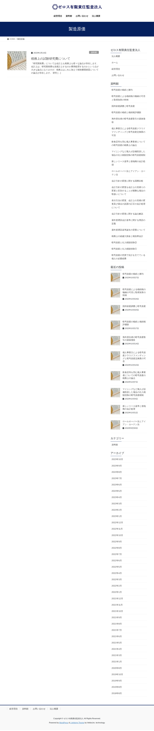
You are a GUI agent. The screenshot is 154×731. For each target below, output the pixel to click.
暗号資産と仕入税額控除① (124, 249)
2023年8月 (117, 472)
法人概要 (116, 56)
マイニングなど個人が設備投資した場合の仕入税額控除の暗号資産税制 (128, 153)
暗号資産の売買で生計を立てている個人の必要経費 (128, 257)
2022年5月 (117, 567)
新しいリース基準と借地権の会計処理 (128, 163)
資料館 (94, 52)
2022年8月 (117, 548)
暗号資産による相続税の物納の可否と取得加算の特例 (128, 98)
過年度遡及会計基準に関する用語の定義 (128, 222)
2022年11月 (117, 529)
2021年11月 (117, 605)
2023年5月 (117, 491)
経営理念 (116, 69)
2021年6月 (117, 636)
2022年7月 (117, 554)
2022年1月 (117, 592)
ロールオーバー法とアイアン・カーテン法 (128, 173)
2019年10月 (117, 674)
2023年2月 (117, 510)
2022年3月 (117, 579)
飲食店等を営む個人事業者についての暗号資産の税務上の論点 (128, 143)
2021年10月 (117, 611)
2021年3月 (117, 655)
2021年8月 (117, 624)
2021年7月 (117, 630)
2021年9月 (117, 617)
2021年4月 (117, 649)
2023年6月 (117, 484)
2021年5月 (117, 642)
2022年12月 (117, 522)
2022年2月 (117, 586)
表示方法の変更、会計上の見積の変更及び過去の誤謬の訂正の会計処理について (128, 204)
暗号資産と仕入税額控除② (124, 242)
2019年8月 (117, 687)
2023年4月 (117, 497)
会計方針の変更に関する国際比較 (127, 181)
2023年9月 (117, 465)
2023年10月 (117, 459)
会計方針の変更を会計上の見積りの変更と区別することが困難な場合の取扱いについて (128, 190)
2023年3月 (117, 503)
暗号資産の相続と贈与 (122, 90)
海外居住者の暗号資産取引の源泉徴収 (128, 120)
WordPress (63, 723)
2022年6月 (117, 560)
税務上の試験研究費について (50, 58)
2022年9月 (117, 541)
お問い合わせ (118, 75)
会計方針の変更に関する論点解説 (127, 214)
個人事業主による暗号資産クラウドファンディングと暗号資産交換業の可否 (128, 132)
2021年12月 (117, 598)
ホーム (115, 62)
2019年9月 (117, 680)
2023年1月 (117, 516)
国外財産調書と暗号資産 (123, 106)
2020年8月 (117, 668)
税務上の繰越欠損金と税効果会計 (127, 236)
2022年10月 (117, 535)
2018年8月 (117, 693)
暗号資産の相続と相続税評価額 (126, 112)
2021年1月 (117, 661)
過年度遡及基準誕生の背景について (128, 230)
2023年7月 (117, 478)
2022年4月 (117, 573)
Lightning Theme (77, 723)
